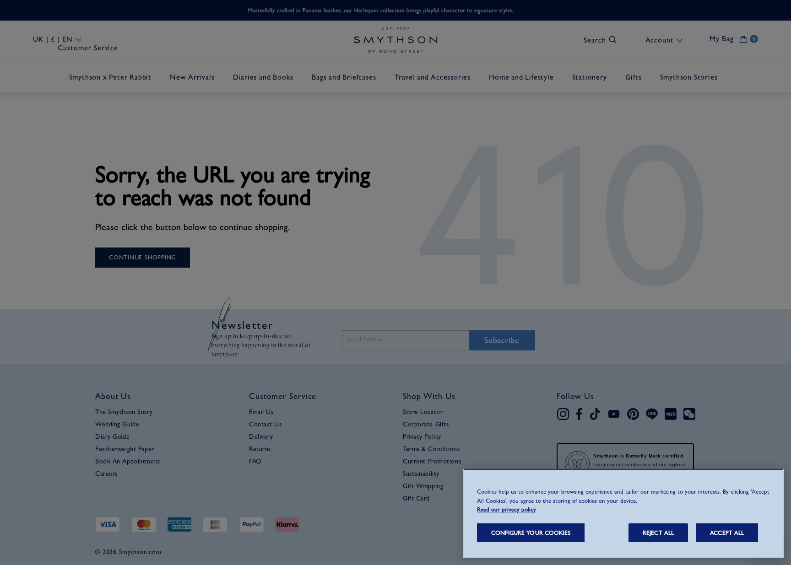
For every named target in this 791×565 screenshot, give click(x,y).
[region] (623, 513)
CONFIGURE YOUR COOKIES (530, 532)
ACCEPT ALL (727, 532)
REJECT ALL (658, 532)
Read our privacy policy (506, 509)
